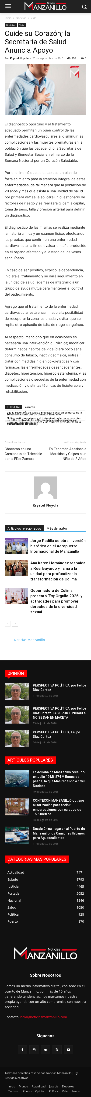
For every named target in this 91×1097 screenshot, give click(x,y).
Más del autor (57, 528)
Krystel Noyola (19, 58)
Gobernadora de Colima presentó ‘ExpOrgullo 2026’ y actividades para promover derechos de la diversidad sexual (56, 601)
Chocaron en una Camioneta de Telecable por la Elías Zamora (23, 454)
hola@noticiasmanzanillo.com (43, 1017)
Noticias (21, 18)
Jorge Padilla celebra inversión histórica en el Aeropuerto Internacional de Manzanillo (58, 546)
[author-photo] (45, 499)
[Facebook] (22, 1049)
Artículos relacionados (24, 528)
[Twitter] (57, 1049)
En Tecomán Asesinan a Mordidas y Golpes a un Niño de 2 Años (67, 454)
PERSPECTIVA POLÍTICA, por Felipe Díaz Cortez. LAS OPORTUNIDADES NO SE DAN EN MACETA (59, 713)
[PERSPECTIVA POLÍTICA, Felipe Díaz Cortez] (17, 738)
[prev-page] (7, 624)
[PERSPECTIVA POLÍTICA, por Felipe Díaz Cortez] (17, 691)
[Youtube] (68, 1049)
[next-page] (15, 624)
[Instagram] (33, 1049)
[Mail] (45, 1049)
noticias (30, 423)
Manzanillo (13, 423)
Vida (33, 18)
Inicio (8, 18)
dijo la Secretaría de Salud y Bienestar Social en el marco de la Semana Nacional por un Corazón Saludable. (44, 413)
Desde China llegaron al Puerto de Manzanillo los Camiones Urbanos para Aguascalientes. (59, 833)
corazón (30, 407)
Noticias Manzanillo (29, 640)
